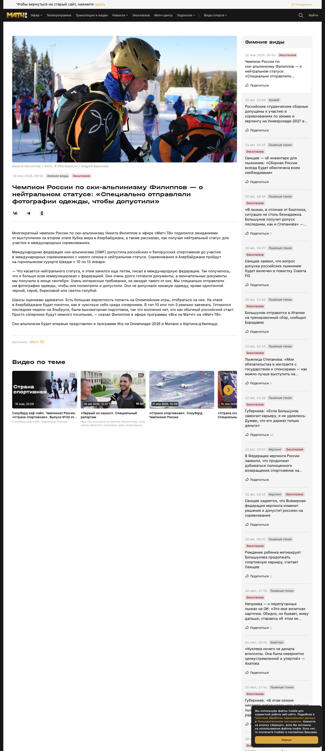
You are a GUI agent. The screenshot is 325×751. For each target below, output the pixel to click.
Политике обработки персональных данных (285, 718)
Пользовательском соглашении (279, 721)
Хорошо (286, 740)
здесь (100, 4)
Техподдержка (303, 4)
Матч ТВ (37, 342)
